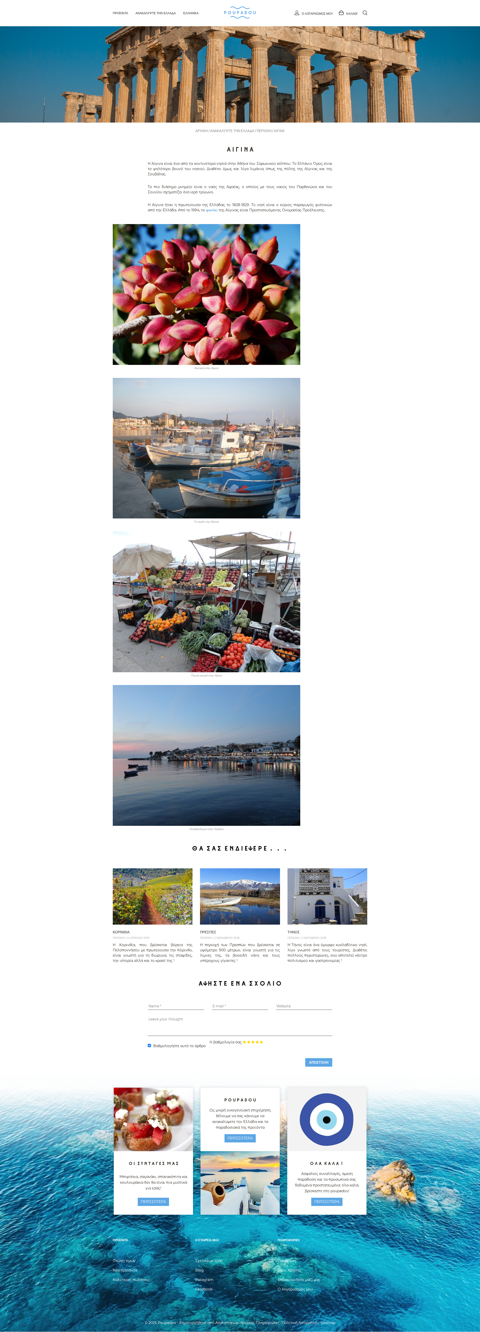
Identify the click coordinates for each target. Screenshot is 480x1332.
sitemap (328, 1322)
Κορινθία (121, 932)
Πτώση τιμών (124, 1260)
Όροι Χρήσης (289, 1270)
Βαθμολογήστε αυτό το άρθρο (179, 1046)
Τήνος (294, 932)
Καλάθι (351, 14)
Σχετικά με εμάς (209, 1260)
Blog (199, 1270)
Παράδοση (287, 1260)
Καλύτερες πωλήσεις (131, 1279)
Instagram (204, 1279)
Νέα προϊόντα (125, 1270)
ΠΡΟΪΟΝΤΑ (120, 13)
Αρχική (202, 131)
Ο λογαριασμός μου (317, 14)
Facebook (203, 1289)
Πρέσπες (208, 932)
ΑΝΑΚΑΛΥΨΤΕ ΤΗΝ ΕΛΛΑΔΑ (232, 131)
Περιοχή (264, 131)
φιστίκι (212, 210)
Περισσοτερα (153, 1201)
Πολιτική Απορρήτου (300, 1322)
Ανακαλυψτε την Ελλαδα (156, 13)
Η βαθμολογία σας (226, 1042)
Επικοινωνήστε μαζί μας (299, 1279)
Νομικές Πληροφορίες (260, 1322)
